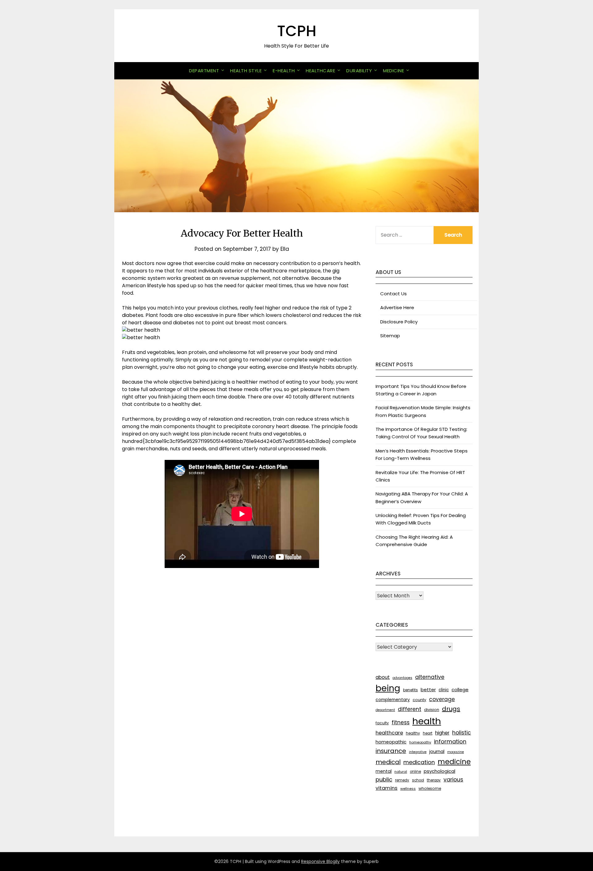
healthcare (389, 732)
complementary (393, 699)
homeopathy (420, 742)
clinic (444, 690)
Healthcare (320, 70)
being (388, 688)
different (409, 709)
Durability (359, 70)
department (385, 710)
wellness (408, 788)
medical (388, 762)
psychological (439, 771)
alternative (429, 677)
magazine (455, 752)
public (384, 779)
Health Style (246, 70)
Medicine (393, 70)
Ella (284, 249)
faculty (382, 723)
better (428, 689)
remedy (402, 780)
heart (427, 733)
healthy (413, 733)
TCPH (296, 31)
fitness (401, 722)
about (383, 677)
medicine (454, 762)
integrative (418, 752)
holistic (461, 732)
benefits (410, 689)
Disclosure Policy (399, 321)
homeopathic (391, 742)
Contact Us (393, 293)
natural (400, 771)
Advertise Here (397, 307)
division (431, 710)
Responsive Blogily (320, 861)
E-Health (284, 70)
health (426, 721)
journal (436, 751)
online (415, 771)
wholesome (429, 788)
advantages (402, 677)
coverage (442, 699)
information (450, 741)
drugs (451, 709)
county (419, 699)
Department (204, 70)
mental (384, 771)
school (418, 780)
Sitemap (390, 335)
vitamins (386, 788)
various (453, 779)
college (460, 689)
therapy (434, 780)
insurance (391, 751)
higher (442, 733)
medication (419, 762)
